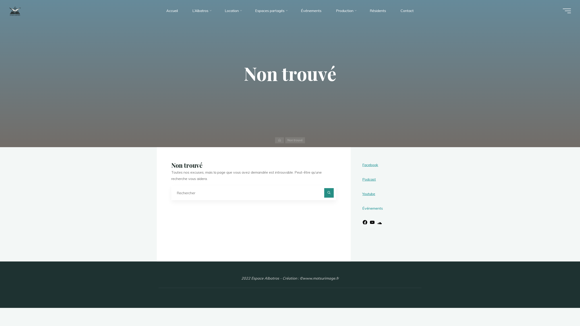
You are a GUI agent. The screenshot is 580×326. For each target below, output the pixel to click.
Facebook (370, 165)
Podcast (369, 179)
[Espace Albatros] (15, 10)
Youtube (368, 194)
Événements (372, 208)
